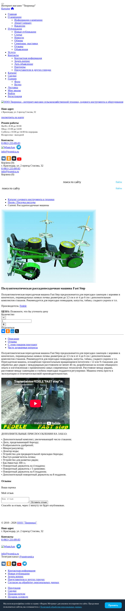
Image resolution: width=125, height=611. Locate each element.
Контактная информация (28, 58)
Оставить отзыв (39, 502)
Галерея (12, 78)
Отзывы (18, 46)
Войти (11, 93)
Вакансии (19, 25)
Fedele (23, 306)
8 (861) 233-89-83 (10, 143)
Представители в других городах (32, 70)
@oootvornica (26, 556)
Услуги (12, 52)
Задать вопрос (22, 61)
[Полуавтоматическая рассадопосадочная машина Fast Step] (48, 282)
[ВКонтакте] (3, 331)
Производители (16, 593)
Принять (113, 605)
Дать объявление (23, 64)
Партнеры (20, 67)
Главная (12, 14)
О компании (14, 17)
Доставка (13, 87)
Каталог (5, 8)
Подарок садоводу (18, 596)
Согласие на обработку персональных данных (33, 582)
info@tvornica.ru (10, 151)
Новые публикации (25, 31)
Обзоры (18, 40)
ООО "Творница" (27, 522)
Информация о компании (28, 20)
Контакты (13, 55)
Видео (17, 84)
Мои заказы (14, 90)
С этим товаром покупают (22, 344)
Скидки (12, 75)
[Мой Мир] (12, 331)
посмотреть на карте (12, 117)
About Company (23, 23)
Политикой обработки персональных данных (61, 607)
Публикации (15, 28)
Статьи (18, 34)
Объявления (21, 49)
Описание (13, 338)
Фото (17, 81)
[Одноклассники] (8, 331)
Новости (19, 37)
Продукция (14, 588)
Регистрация (15, 96)
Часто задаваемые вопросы (23, 347)
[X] (17, 331)
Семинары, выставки (26, 43)
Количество (7, 314)
